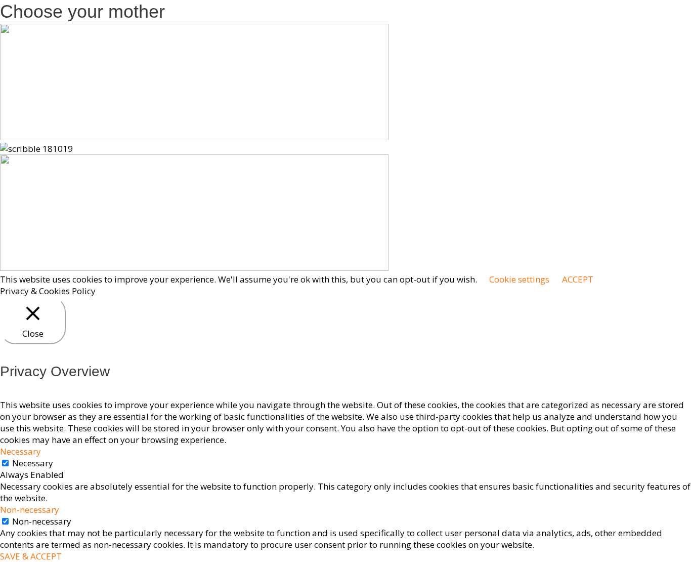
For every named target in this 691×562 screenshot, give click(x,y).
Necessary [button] (20, 451)
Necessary (32, 463)
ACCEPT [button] (577, 279)
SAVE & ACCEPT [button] (31, 556)
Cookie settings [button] (519, 279)
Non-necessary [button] (29, 509)
